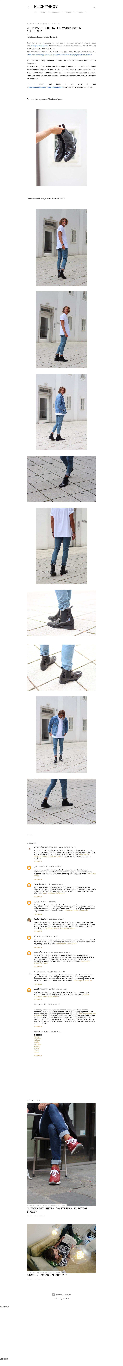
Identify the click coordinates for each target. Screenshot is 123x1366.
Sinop (36, 1052)
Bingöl (37, 1041)
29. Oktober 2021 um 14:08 (56, 989)
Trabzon (37, 1045)
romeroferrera (40, 952)
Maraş (36, 1037)
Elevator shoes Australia (76, 911)
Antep (36, 1043)
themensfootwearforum (43, 847)
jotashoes (38, 867)
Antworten (38, 862)
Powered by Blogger (63, 1294)
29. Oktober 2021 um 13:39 (54, 972)
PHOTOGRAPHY (54, 12)
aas (35, 902)
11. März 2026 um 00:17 (50, 1005)
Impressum (82, 12)
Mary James (39, 884)
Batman (37, 1046)
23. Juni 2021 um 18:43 (48, 937)
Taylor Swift (40, 919)
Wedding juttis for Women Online (60, 928)
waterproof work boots (66, 944)
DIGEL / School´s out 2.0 (47, 1275)
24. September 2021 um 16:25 (59, 952)
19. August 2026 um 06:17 (51, 1032)
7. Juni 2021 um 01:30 (55, 919)
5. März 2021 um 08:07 (52, 867)
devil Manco (39, 989)
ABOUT (43, 12)
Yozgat (37, 1048)
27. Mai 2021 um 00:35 (47, 902)
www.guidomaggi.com (39, 46)
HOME (36, 12)
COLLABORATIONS (68, 12)
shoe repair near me (83, 981)
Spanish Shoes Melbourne (54, 893)
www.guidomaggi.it (55, 87)
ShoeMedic (38, 972)
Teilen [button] (29, 835)
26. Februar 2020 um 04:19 (64, 847)
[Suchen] (94, 6)
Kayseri (37, 1039)
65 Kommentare (39, 1216)
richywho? (46, 6)
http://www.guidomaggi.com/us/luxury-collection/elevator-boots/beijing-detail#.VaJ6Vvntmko (60, 55)
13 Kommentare (39, 1279)
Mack (36, 937)
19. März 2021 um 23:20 (54, 884)
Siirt (36, 1050)
